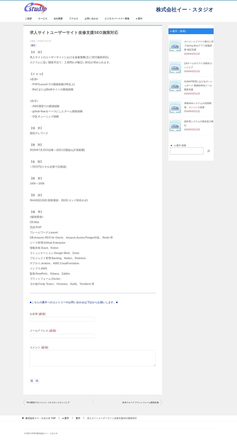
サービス (42, 18)
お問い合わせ (91, 18)
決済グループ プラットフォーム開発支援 (140, 402)
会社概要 (58, 18)
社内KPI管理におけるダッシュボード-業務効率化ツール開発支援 (198, 85)
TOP (40, 418)
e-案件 (139, 18)
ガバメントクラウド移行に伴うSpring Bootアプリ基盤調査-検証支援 (198, 45)
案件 (33, 45)
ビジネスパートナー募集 (117, 18)
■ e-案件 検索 (177, 145)
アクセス (73, 18)
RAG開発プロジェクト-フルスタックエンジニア (48, 402)
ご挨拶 (28, 18)
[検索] (208, 150)
